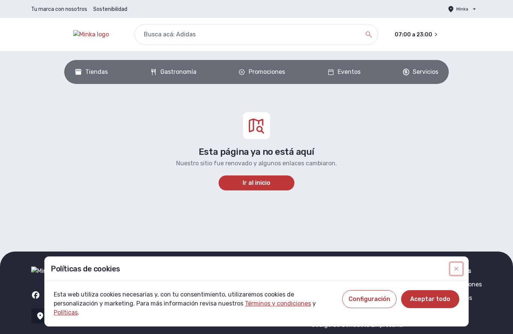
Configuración (369, 299)
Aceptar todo (430, 299)
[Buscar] (369, 34)
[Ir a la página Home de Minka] (97, 34)
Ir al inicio (256, 182)
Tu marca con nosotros (59, 9)
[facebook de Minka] (35, 295)
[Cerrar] (456, 269)
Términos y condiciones (278, 303)
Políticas (66, 312)
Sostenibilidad (110, 9)
